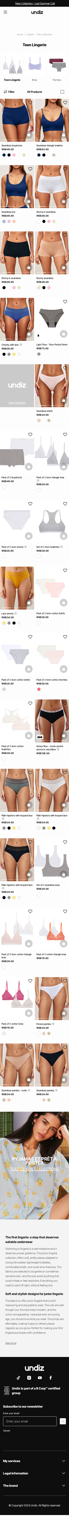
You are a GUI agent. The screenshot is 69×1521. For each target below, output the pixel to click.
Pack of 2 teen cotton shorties (51, 679)
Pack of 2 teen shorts (13, 546)
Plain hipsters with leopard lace (17, 815)
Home (20, 34)
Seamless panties (45, 1090)
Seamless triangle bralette (49, 145)
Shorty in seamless (46, 211)
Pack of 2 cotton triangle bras (51, 954)
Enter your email (11, 1413)
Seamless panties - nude (14, 1090)
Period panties (44, 1023)
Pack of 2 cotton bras (12, 1023)
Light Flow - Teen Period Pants (51, 344)
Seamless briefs (44, 411)
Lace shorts (8, 613)
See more (10, 1343)
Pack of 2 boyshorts (12, 477)
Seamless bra (8, 211)
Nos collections (44, 34)
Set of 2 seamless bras (48, 884)
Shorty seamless (44, 278)
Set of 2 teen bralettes (48, 546)
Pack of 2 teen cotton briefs (50, 613)
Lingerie (30, 34)
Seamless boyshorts (12, 145)
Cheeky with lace (10, 344)
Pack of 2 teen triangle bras (50, 477)
